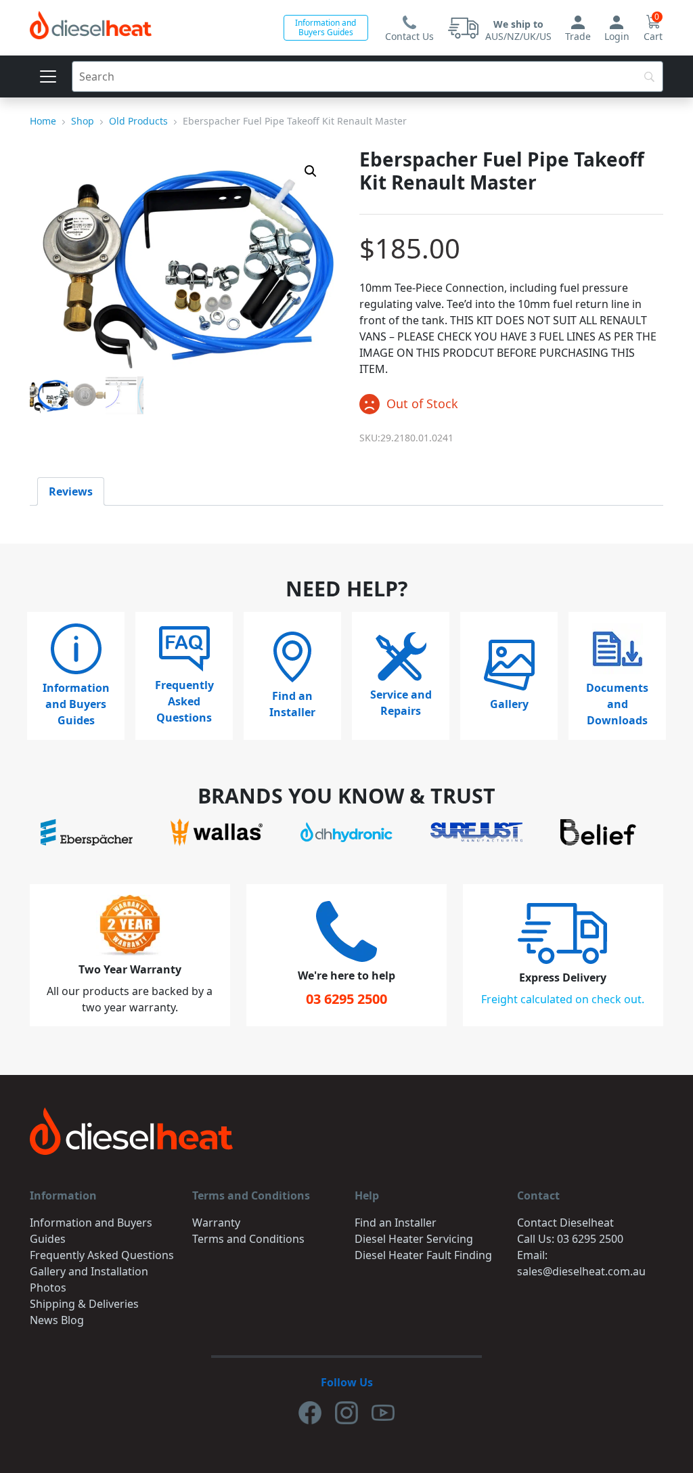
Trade (578, 36)
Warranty (216, 1222)
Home (43, 120)
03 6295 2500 (346, 999)
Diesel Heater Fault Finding (423, 1255)
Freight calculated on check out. (562, 999)
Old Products (138, 120)
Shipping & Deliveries (84, 1303)
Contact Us (409, 36)
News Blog (57, 1320)
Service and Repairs (401, 702)
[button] (310, 171)
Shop (82, 120)
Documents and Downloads (617, 704)
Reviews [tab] (71, 491)
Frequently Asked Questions (184, 701)
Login (616, 36)
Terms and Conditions (248, 1238)
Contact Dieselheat (565, 1222)
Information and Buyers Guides (325, 27)
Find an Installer (292, 704)
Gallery (509, 704)
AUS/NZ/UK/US (518, 30)
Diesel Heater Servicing (414, 1238)
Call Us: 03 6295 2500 (570, 1238)
